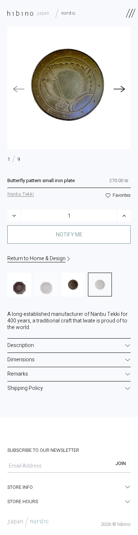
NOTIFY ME (69, 235)
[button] (120, 89)
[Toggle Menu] (130, 13)
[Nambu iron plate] (19, 284)
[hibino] (43, 13)
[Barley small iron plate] (73, 284)
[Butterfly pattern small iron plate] (100, 284)
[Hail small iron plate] (46, 284)
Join (120, 463)
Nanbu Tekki (20, 194)
